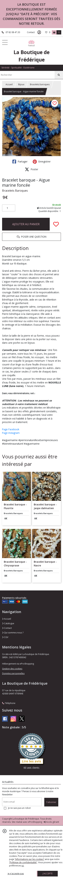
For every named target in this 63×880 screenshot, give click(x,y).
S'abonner (51, 802)
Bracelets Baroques (15, 191)
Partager (22, 161)
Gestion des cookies (12, 668)
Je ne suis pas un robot (19, 807)
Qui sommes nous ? (13, 632)
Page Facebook (10, 429)
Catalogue (9, 623)
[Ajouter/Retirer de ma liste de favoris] (55, 224)
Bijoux (21, 84)
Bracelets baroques (40, 84)
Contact (31, 32)
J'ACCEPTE (47, 873)
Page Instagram (11, 433)
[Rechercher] (59, 75)
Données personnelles (13, 673)
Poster (34, 169)
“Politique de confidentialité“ (23, 862)
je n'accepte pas (16, 873)
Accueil (9, 84)
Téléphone (9, 703)
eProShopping (35, 821)
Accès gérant (52, 821)
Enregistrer (44, 161)
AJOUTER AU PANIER (26, 224)
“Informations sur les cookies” (29, 859)
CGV (6, 637)
